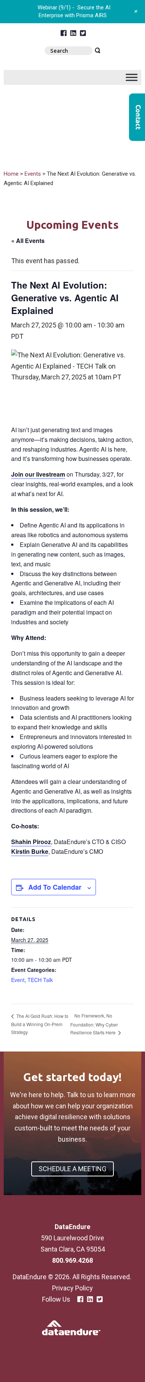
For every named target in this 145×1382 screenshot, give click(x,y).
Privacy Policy (72, 1288)
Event (18, 980)
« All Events (28, 240)
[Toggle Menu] (132, 77)
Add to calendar (54, 887)
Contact (137, 117)
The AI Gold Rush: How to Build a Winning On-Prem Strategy (39, 1024)
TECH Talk (40, 980)
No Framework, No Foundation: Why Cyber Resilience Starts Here (94, 1023)
